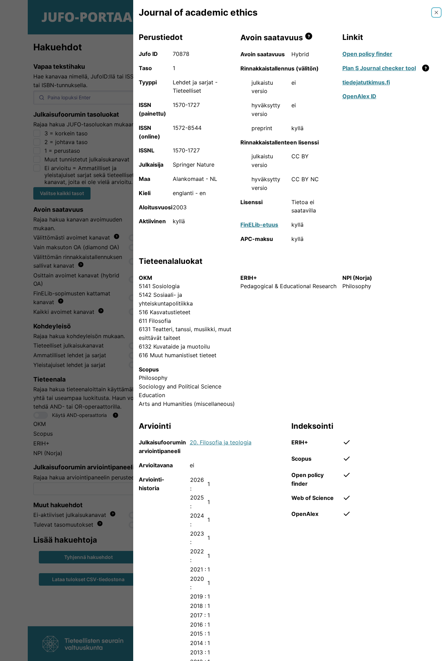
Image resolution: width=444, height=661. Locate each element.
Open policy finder (367, 53)
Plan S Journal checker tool (379, 68)
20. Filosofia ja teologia (220, 442)
